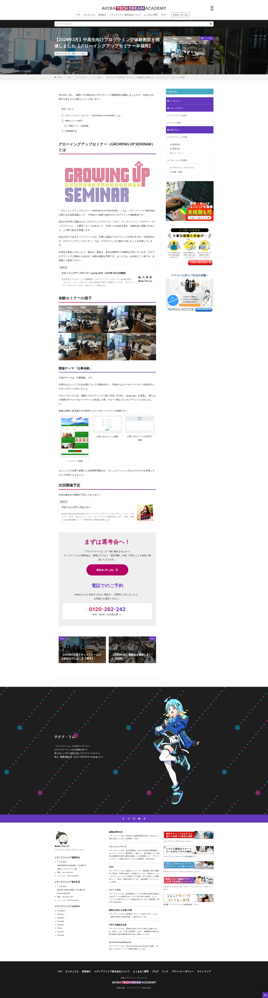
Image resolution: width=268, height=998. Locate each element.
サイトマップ (204, 971)
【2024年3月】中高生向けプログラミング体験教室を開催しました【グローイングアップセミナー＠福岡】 (146, 77)
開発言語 (176, 148)
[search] (211, 24)
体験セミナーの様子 (72, 120)
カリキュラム (89, 15)
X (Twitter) (61, 911)
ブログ (164, 15)
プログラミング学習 (178, 137)
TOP (78, 15)
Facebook (60, 921)
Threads (60, 914)
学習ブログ (174, 130)
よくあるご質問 (151, 15)
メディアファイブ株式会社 (139, 988)
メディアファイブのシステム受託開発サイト (180, 856)
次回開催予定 (69, 131)
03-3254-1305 (67, 897)
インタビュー (175, 101)
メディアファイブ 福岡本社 (67, 857)
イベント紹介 (80, 53)
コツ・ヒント (178, 153)
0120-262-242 (107, 609)
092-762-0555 (67, 872)
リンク (165, 971)
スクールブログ (81, 77)
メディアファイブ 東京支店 (67, 882)
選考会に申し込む (105, 569)
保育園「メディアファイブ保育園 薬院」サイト (181, 904)
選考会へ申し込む (180, 15)
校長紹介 (102, 15)
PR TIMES (60, 935)
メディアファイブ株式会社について (125, 15)
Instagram (60, 918)
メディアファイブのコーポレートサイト (69, 850)
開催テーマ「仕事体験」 (77, 126)
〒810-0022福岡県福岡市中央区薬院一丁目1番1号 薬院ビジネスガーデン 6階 (71, 865)
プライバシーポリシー (183, 971)
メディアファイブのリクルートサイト (177, 841)
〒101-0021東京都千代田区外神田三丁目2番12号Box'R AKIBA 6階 (71, 889)
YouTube (60, 925)
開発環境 (176, 144)
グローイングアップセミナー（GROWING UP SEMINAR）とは (91, 115)
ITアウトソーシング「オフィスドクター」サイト (181, 871)
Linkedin (60, 932)
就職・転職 (177, 172)
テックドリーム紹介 (178, 115)
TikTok (59, 928)
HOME (59, 77)
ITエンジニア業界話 (178, 160)
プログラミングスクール (183, 167)
